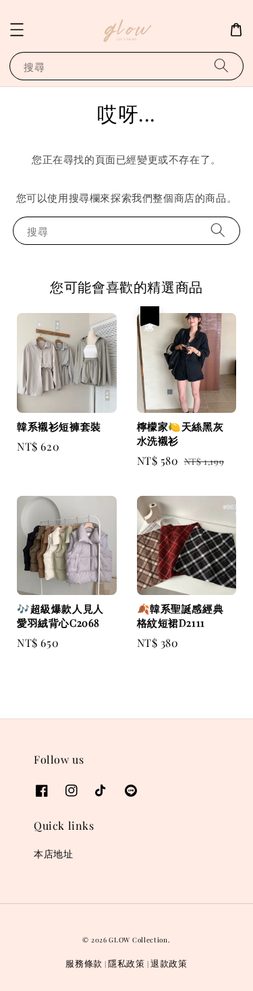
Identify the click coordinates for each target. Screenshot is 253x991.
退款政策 (169, 963)
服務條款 (84, 963)
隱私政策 (126, 963)
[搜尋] (221, 66)
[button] (17, 30)
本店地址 (53, 853)
